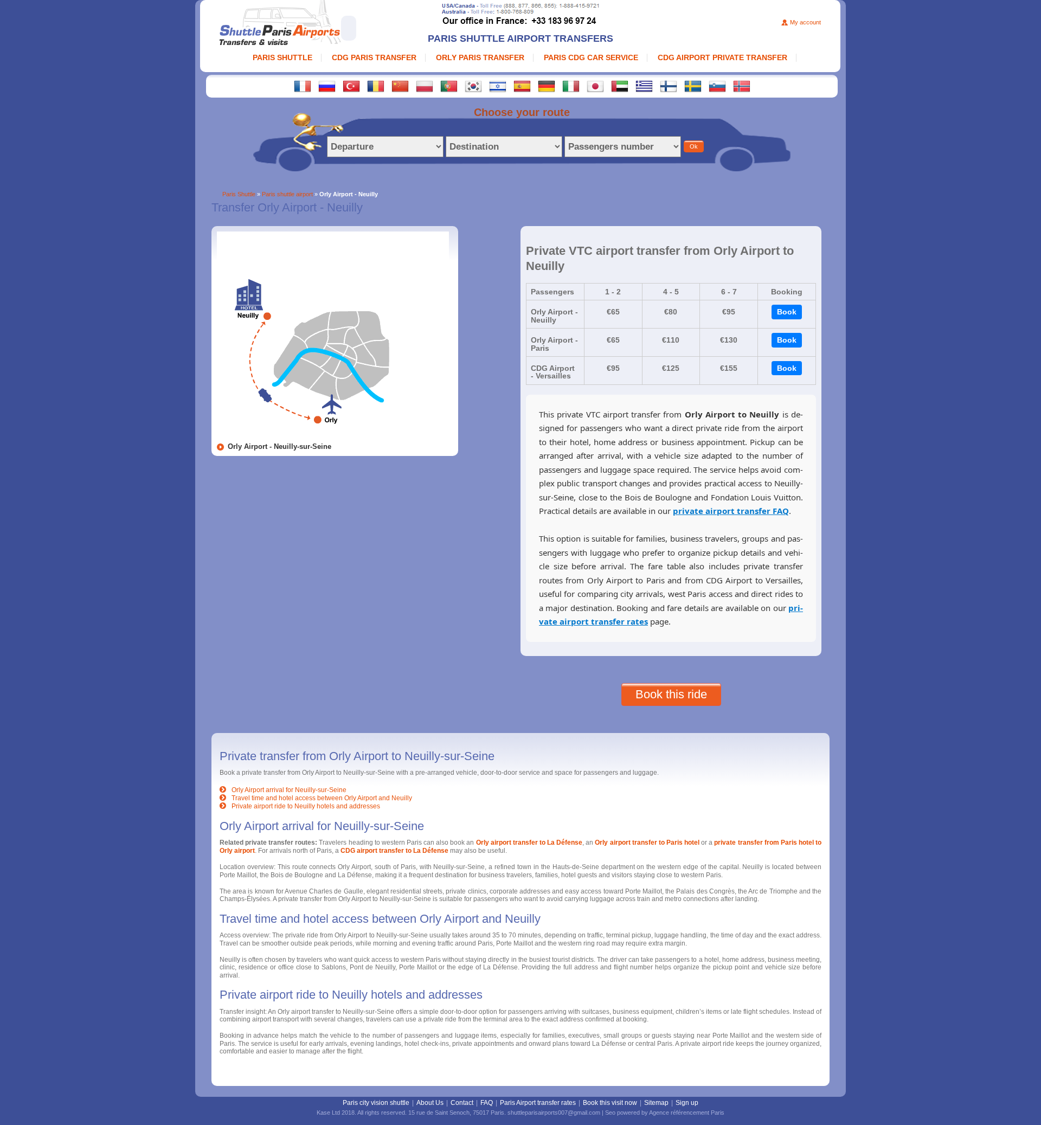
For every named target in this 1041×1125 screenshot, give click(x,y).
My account (805, 22)
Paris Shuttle (282, 57)
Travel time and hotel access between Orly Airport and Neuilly (322, 798)
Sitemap (656, 1103)
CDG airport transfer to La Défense (394, 850)
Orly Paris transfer (480, 57)
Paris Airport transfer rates (538, 1103)
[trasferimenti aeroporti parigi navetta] (571, 85)
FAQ (486, 1103)
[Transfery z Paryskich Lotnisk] (424, 85)
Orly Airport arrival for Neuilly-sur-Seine (289, 790)
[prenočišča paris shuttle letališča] (717, 85)
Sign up (687, 1103)
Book (786, 311)
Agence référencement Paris (686, 1112)
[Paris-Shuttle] (314, 24)
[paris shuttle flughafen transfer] (546, 85)
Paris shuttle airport (287, 194)
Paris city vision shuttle (376, 1103)
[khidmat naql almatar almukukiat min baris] (619, 85)
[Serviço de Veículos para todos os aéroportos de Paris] (449, 85)
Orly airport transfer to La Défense (529, 842)
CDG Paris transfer (374, 57)
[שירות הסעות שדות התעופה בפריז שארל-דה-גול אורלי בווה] (497, 85)
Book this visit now (610, 1103)
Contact (462, 1103)
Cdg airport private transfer (722, 57)
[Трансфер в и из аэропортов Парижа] (327, 85)
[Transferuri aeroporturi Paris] (375, 85)
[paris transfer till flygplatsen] (693, 85)
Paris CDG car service (591, 57)
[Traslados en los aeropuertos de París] (522, 85)
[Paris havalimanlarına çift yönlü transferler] (351, 85)
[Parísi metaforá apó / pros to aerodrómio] (644, 85)
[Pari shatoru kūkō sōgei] (595, 85)
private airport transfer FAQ (731, 510)
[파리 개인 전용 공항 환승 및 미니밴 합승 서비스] (473, 85)
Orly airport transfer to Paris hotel (647, 842)
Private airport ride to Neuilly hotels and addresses (306, 806)
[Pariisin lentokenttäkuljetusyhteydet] (668, 85)
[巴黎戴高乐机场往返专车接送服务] (400, 85)
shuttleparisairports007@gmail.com (553, 1112)
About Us (430, 1103)
